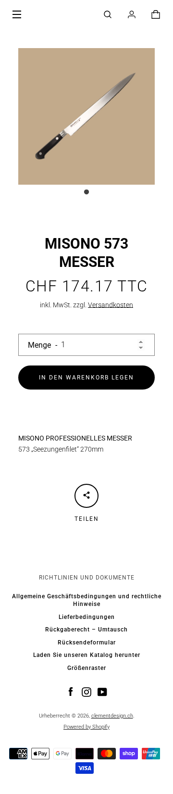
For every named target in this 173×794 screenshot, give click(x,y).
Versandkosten (110, 305)
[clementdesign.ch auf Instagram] (86, 691)
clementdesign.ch (112, 716)
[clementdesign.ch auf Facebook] (70, 691)
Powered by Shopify (86, 727)
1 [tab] (86, 192)
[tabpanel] (86, 116)
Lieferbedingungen (87, 617)
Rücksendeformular (87, 642)
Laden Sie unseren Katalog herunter (86, 655)
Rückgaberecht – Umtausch (86, 629)
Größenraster (86, 668)
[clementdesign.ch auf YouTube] (102, 691)
